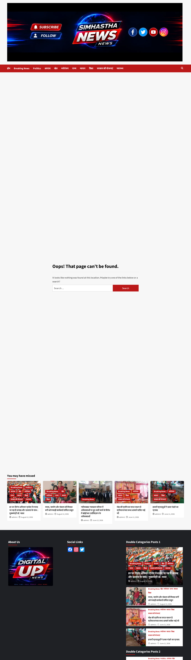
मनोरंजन (64, 68)
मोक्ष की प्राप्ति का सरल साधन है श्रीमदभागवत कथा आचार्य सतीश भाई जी (131, 510)
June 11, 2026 (133, 517)
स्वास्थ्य (120, 68)
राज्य (74, 68)
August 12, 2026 (27, 517)
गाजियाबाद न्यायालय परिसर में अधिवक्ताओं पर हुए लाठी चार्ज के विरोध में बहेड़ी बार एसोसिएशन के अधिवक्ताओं (95, 512)
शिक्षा (91, 68)
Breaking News (21, 68)
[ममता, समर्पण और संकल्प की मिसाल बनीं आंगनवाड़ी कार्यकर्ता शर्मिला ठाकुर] (136, 596)
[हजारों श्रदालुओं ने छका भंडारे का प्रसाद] (136, 637)
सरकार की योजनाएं (105, 68)
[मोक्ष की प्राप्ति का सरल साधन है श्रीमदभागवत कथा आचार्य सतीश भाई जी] (136, 617)
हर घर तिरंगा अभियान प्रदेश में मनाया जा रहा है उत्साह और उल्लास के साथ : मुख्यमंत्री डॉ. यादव (23, 510)
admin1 (15, 517)
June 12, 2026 (98, 520)
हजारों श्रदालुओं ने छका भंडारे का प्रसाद (164, 639)
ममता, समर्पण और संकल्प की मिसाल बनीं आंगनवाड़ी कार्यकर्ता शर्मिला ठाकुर (59, 509)
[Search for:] (82, 288)
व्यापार (82, 68)
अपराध (47, 68)
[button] (182, 68)
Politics (37, 68)
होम (8, 68)
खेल (56, 68)
